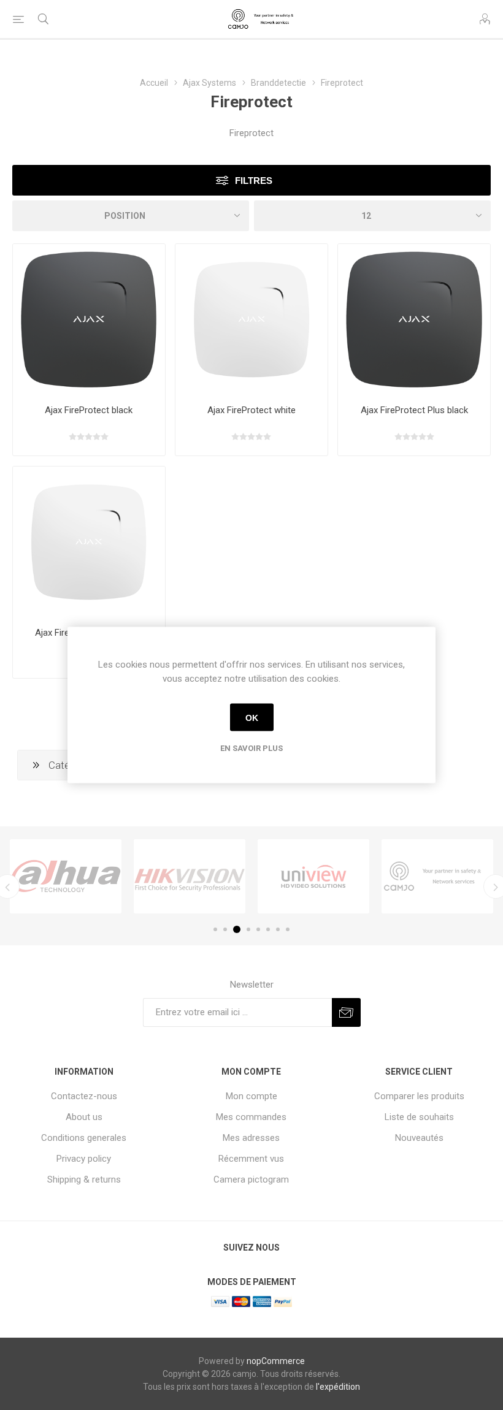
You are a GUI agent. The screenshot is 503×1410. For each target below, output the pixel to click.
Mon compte (251, 1096)
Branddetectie (278, 83)
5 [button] (258, 929)
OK (251, 717)
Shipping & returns (84, 1179)
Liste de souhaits (419, 1116)
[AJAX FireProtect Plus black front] (414, 320)
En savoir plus (251, 748)
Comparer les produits (419, 1096)
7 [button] (278, 929)
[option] (66, 876)
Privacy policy (83, 1158)
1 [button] (215, 929)
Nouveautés (419, 1137)
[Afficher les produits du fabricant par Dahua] (65, 876)
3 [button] (236, 929)
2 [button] (225, 929)
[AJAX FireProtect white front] (251, 320)
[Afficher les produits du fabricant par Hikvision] (189, 876)
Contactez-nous (84, 1096)
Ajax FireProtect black (88, 410)
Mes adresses (251, 1137)
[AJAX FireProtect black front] (89, 320)
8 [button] (288, 929)
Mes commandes (251, 1116)
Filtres (253, 180)
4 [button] (248, 929)
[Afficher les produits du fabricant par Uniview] (313, 876)
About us (84, 1116)
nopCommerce (276, 1361)
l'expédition (338, 1387)
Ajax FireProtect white (251, 410)
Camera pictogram (251, 1179)
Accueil (154, 83)
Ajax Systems (209, 83)
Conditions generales (83, 1137)
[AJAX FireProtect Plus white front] (89, 543)
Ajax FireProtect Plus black (414, 410)
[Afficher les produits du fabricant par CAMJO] (437, 876)
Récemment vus (251, 1158)
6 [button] (268, 929)
